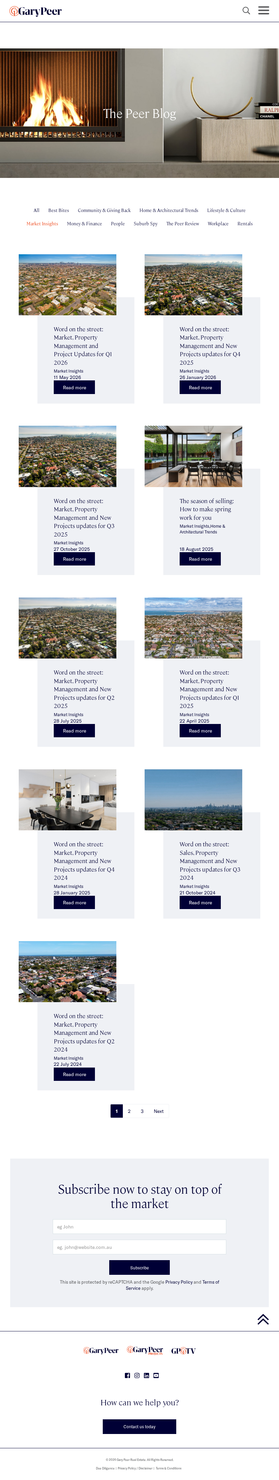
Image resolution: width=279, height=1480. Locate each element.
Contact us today (139, 1426)
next (159, 1111)
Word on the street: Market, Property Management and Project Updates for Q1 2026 (83, 345)
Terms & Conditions (168, 1468)
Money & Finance (84, 223)
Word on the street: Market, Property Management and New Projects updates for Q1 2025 (209, 688)
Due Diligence (105, 1468)
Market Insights (42, 223)
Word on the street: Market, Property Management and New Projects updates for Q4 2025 (210, 345)
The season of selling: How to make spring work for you (207, 509)
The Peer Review (182, 223)
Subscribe (139, 1267)
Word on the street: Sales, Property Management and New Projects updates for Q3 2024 (210, 860)
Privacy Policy (179, 1282)
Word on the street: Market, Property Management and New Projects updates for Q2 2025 (84, 688)
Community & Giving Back (104, 210)
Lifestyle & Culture (226, 210)
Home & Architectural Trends (169, 210)
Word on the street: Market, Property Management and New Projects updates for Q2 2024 (84, 1032)
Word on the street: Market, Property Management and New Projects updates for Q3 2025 (84, 517)
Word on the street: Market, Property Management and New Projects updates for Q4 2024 (84, 860)
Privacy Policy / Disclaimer (135, 1468)
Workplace (218, 223)
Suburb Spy (146, 223)
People (118, 223)
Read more (74, 387)
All (36, 210)
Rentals (245, 223)
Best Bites (58, 210)
